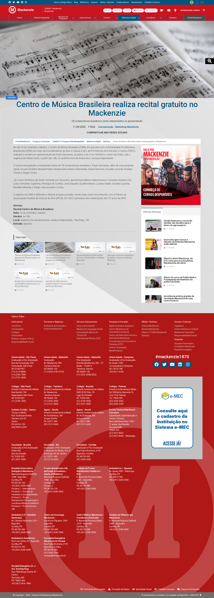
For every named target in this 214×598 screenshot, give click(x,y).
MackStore (138, 10)
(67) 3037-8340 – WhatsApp (122, 436)
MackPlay (117, 10)
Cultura (11, 98)
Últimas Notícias (152, 211)
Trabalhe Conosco (166, 589)
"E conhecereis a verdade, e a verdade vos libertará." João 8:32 (170, 595)
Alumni (107, 10)
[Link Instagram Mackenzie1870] (26, 2)
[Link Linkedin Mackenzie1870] (22, 2)
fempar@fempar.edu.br (55, 555)
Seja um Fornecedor (190, 589)
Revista (127, 10)
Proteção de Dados (120, 589)
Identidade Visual (144, 589)
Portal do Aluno (151, 10)
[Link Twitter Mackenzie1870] (14, 2)
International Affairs (190, 10)
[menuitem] (63, 2)
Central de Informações (94, 589)
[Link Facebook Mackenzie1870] (10, 2)
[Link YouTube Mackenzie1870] (18, 2)
